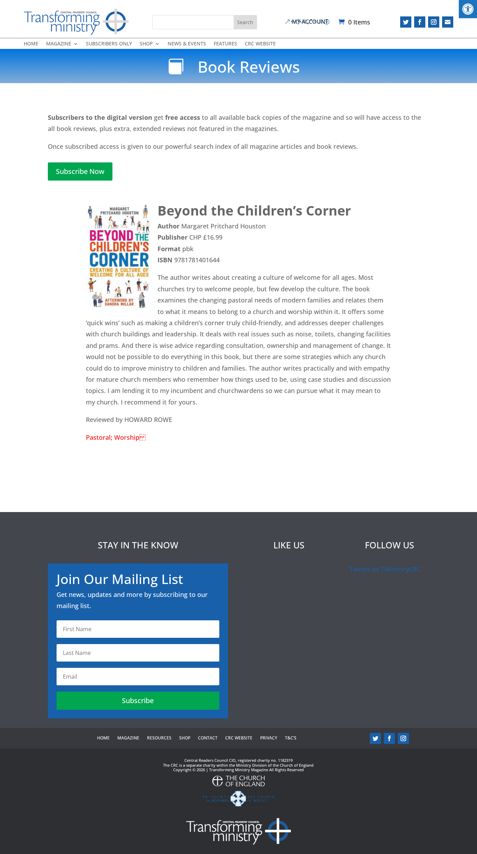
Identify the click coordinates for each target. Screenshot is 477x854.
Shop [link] (146, 44)
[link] (468, 9)
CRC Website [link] (260, 44)
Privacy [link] (268, 738)
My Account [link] (310, 21)
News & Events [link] (187, 44)
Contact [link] (208, 738)
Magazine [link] (58, 44)
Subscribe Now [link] (80, 171)
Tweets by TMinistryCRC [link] (385, 569)
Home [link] (31, 44)
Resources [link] (159, 738)
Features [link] (225, 44)
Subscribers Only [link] (109, 44)
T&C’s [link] (290, 738)
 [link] (447, 22)
